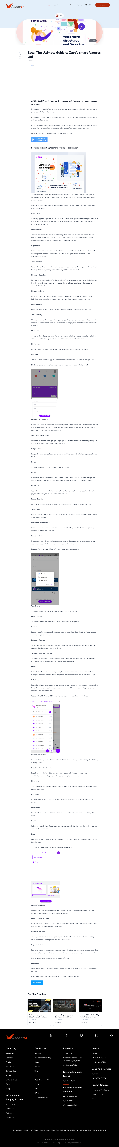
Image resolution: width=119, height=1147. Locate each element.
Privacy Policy (97, 1094)
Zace (33, 117)
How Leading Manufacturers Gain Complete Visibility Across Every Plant (64, 1017)
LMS (36, 1089)
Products (68, 5)
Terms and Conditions (100, 1090)
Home (48, 5)
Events (8, 1084)
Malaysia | (43, 1130)
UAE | (31, 1130)
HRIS (36, 1093)
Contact (102, 5)
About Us (88, 5)
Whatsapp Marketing (42, 1058)
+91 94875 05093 (99, 1058)
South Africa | (51, 1130)
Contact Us (67, 1053)
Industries (10, 1066)
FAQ (93, 1098)
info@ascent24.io (70, 1065)
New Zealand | (68, 1130)
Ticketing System (41, 1097)
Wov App (10, 1108)
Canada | (26, 1130)
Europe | (16, 1130)
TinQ (36, 1075)
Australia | (59, 1130)
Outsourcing (11, 1071)
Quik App (9, 1113)
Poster (37, 1066)
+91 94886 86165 (70, 1096)
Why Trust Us (11, 1080)
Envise (37, 1084)
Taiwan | (36, 1130)
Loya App (10, 1117)
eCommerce (10, 1104)
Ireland (103, 1130)
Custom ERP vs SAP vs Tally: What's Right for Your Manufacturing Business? (90, 1017)
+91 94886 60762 (70, 1105)
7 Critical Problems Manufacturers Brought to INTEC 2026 (37, 1017)
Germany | (76, 1130)
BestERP (37, 1053)
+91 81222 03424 (70, 1101)
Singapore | (84, 1130)
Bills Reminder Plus (42, 1080)
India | (90, 1130)
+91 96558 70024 (70, 1081)
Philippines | (97, 1130)
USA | (21, 1130)
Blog (8, 1089)
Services (57, 5)
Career (79, 5)
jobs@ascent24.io (99, 1062)
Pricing (8, 1075)
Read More (32, 1023)
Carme (37, 1062)
